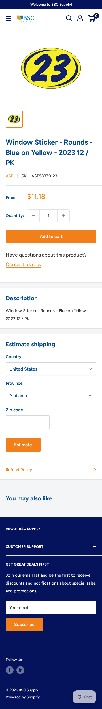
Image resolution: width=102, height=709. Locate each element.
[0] (91, 18)
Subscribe (24, 624)
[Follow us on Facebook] (10, 670)
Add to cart (51, 236)
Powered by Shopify (23, 697)
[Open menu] (8, 18)
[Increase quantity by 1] (63, 216)
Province (14, 383)
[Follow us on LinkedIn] (20, 670)
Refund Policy (19, 469)
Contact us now (23, 264)
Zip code (14, 409)
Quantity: (15, 215)
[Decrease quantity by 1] (33, 216)
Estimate (23, 444)
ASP (9, 176)
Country (13, 356)
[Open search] (69, 18)
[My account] (80, 18)
